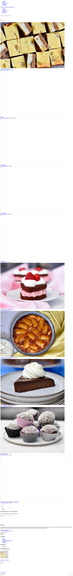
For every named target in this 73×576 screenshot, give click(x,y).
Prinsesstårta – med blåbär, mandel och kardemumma (9, 501)
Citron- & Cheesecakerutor (5, 68)
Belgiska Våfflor (3, 213)
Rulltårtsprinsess (3, 165)
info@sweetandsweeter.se (7, 530)
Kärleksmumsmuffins (4, 453)
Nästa (3, 509)
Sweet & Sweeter (5, 166)
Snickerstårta (2, 261)
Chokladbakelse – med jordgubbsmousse (7, 309)
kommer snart (5, 529)
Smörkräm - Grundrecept (4, 560)
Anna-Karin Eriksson (5, 69)
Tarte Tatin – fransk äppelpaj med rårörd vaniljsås (8, 357)
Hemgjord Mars (3, 572)
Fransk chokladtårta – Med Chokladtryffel (7, 405)
